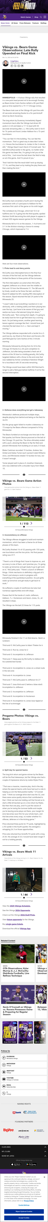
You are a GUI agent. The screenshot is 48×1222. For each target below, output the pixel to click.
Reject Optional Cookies (24, 1211)
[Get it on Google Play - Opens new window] (31, 1165)
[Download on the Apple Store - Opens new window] (16, 1165)
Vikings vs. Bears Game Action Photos (21, 482)
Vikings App (25, 928)
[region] (24, 1198)
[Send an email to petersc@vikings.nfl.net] (22, 65)
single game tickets (14, 924)
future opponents (14, 919)
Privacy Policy (29, 1201)
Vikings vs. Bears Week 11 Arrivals (19, 853)
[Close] (44, 1177)
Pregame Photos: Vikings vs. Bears (20, 717)
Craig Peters (14, 61)
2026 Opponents (22, 910)
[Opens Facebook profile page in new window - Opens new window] (11, 65)
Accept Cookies (24, 1218)
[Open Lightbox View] (24, 514)
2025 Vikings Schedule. (20, 906)
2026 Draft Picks (27, 915)
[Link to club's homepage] (4, 16)
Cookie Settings (24, 1205)
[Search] (41, 16)
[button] (24, 81)
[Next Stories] (43, 1032)
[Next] (31, 523)
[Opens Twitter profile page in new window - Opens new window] (15, 65)
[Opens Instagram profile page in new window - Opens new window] (18, 65)
